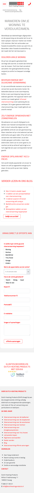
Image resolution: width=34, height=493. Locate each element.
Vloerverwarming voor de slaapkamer (17, 420)
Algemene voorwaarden (12, 437)
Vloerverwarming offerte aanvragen (16, 445)
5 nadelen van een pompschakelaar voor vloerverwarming (18, 195)
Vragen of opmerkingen (12, 322)
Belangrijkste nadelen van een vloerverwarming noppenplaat (16, 210)
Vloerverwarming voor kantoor (14, 425)
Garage (8, 260)
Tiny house (9, 257)
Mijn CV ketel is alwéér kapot (16, 191)
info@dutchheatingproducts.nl (13, 486)
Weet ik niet (10, 282)
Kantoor (8, 252)
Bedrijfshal (9, 255)
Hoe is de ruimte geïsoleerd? (13, 277)
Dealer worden (9, 440)
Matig (15, 280)
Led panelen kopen (10, 435)
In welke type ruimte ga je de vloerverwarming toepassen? (14, 245)
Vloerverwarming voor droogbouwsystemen (11, 428)
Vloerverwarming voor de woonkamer (17, 422)
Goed (22, 280)
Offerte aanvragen (13, 341)
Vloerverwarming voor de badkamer (16, 417)
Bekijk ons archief (11, 216)
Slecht (8, 280)
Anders (8, 263)
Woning (8, 249)
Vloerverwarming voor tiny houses (16, 432)
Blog (5, 443)
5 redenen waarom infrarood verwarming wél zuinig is (16, 200)
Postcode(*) (8, 304)
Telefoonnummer (11, 295)
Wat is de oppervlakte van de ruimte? (17, 267)
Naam (7, 287)
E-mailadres (8, 313)
